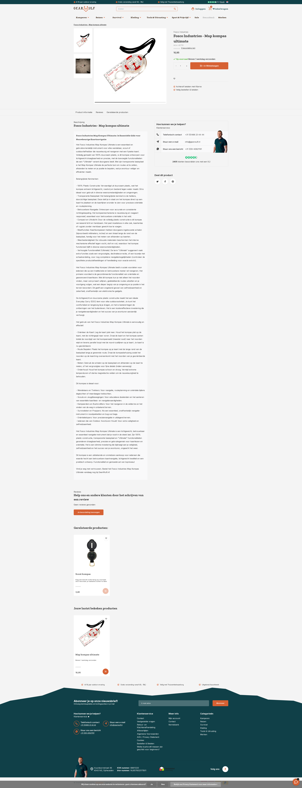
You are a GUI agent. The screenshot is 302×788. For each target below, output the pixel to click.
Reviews (99, 112)
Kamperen (81, 17)
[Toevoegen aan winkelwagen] (106, 671)
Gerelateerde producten (117, 112)
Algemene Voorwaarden (148, 734)
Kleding (135, 17)
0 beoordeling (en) (188, 48)
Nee (163, 784)
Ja (152, 784)
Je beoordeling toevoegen (89, 512)
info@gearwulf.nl (192, 142)
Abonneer (220, 703)
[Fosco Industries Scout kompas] (92, 553)
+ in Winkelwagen (210, 66)
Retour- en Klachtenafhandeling (146, 726)
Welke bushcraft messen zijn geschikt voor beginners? (150, 748)
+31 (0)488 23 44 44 (194, 134)
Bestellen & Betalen (145, 743)
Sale (197, 17)
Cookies (140, 740)
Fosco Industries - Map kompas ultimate (90, 25)
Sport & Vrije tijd (180, 17)
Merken (222, 17)
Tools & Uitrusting (156, 17)
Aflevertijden (142, 730)
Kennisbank (208, 17)
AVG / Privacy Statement (148, 737)
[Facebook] (225, 769)
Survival (117, 17)
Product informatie (84, 112)
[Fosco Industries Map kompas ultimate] (92, 633)
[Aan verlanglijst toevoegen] (174, 79)
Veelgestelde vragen (146, 721)
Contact (140, 718)
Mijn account (174, 718)
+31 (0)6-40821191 (193, 149)
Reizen (99, 17)
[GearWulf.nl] (88, 8)
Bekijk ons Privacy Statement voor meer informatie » (195, 784)
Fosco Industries (181, 32)
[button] (162, 66)
